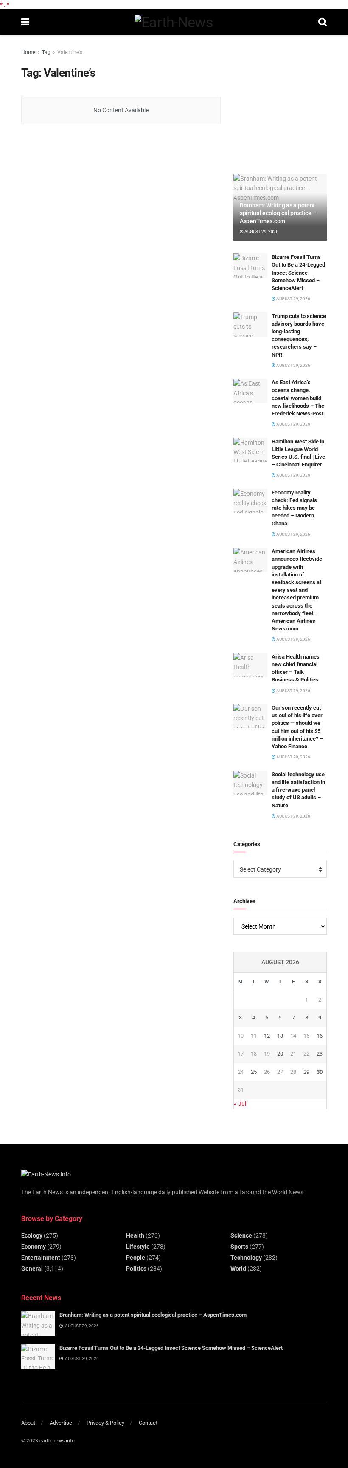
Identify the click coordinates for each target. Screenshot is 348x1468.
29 (306, 1072)
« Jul (240, 1103)
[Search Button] (322, 22)
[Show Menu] (25, 22)
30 (320, 1072)
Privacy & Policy (105, 1423)
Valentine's (69, 52)
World (238, 1268)
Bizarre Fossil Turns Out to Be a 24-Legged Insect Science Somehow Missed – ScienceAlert (298, 272)
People (135, 1257)
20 (280, 1054)
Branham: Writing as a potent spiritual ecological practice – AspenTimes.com (278, 213)
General (32, 1268)
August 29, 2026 (261, 231)
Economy (33, 1246)
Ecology (31, 1235)
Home (28, 52)
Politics (136, 1268)
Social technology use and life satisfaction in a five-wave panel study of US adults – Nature (298, 790)
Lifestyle (138, 1246)
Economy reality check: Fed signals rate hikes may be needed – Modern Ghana (294, 508)
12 (267, 1036)
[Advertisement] (290, 101)
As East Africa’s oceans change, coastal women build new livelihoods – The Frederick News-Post (298, 398)
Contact (148, 1423)
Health (135, 1235)
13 (280, 1036)
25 (254, 1072)
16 (320, 1036)
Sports (239, 1246)
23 (320, 1054)
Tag (46, 52)
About (28, 1423)
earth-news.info (57, 1441)
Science (241, 1235)
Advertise (61, 1423)
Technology (246, 1257)
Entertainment (40, 1257)
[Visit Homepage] (174, 22)
